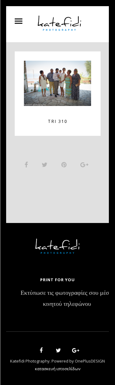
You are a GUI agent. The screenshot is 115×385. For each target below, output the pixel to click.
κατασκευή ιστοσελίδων (57, 368)
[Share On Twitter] (46, 164)
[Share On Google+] (85, 164)
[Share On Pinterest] (65, 164)
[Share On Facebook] (27, 164)
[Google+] (73, 351)
